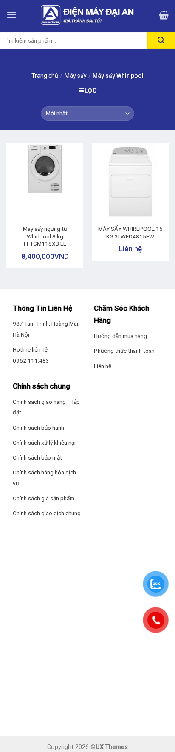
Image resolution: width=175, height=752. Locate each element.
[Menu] (11, 14)
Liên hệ (102, 366)
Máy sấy (76, 75)
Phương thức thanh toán (124, 350)
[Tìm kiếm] (161, 40)
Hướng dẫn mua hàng (120, 335)
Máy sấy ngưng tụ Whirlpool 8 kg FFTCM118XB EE (45, 236)
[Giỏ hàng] (164, 15)
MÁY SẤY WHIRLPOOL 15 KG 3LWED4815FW (130, 232)
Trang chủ (44, 75)
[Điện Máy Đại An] (87, 15)
